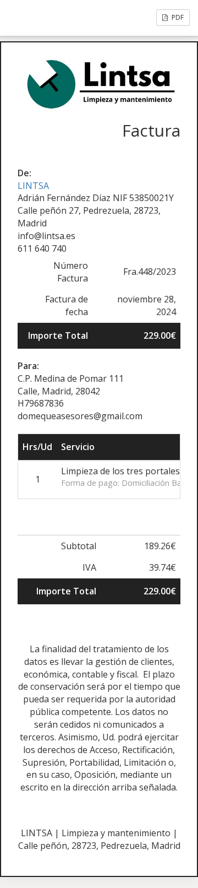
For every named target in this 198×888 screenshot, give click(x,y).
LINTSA (33, 186)
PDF (177, 17)
